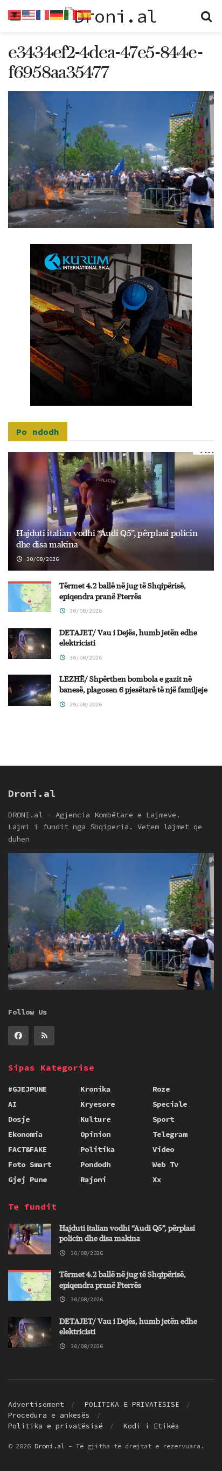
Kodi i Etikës (151, 1426)
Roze (161, 1089)
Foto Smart (29, 1164)
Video (163, 1149)
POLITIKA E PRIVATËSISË (132, 1404)
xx (156, 1179)
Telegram (169, 1134)
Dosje (19, 1119)
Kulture (95, 1119)
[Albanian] (15, 14)
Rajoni (93, 1179)
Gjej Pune (27, 1179)
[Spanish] (85, 14)
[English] (29, 14)
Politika (97, 1149)
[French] (43, 14)
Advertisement (36, 1404)
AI (12, 1104)
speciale (169, 1104)
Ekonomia (25, 1134)
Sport (163, 1119)
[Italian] (71, 14)
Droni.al (49, 1446)
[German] (57, 14)
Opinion (95, 1134)
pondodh (95, 1164)
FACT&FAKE (27, 1149)
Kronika (95, 1089)
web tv (165, 1164)
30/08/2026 (41, 559)
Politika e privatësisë (55, 1426)
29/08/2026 (84, 704)
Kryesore (97, 1104)
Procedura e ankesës (49, 1415)
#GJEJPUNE (27, 1089)
